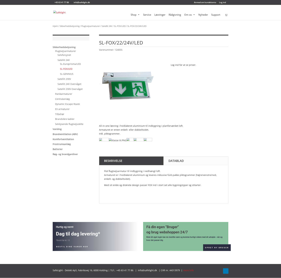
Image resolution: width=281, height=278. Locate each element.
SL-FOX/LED (120, 26)
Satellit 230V (64, 78)
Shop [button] (133, 14)
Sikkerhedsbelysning (70, 26)
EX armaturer (62, 109)
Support (215, 14)
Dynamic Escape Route (67, 104)
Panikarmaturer (63, 93)
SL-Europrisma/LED (70, 63)
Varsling (57, 129)
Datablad (176, 161)
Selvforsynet (64, 55)
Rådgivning (175, 14)
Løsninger (159, 14)
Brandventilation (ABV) (65, 134)
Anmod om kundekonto (205, 2)
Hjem (55, 26)
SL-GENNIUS (66, 73)
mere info (188, 270)
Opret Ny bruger (217, 248)
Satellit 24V (107, 26)
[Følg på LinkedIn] (225, 271)
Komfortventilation (63, 139)
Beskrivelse (113, 161)
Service (147, 14)
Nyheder (203, 14)
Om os (188, 14)
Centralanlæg (62, 98)
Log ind (222, 2)
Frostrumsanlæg (62, 144)
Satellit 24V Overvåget (69, 84)
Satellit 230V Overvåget (70, 89)
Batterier (58, 149)
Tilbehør (59, 114)
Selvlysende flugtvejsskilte (69, 124)
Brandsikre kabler (64, 119)
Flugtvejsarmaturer (90, 26)
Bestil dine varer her (72, 247)
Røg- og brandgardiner (65, 154)
